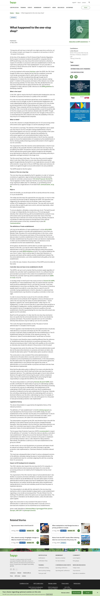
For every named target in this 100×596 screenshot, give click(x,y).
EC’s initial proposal (43, 410)
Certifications (41, 558)
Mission (19, 572)
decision (32, 71)
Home (12, 13)
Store (85, 7)
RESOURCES (61, 7)
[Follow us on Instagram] (16, 569)
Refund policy (77, 583)
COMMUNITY (47, 7)
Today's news (76, 567)
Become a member (60, 558)
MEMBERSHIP (37, 7)
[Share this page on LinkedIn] (71, 76)
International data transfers (80, 69)
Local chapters (76, 558)
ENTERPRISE (69, 7)
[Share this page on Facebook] (76, 76)
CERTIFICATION (14, 7)
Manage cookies (65, 592)
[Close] (97, 592)
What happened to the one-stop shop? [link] (32, 13)
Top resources (76, 570)
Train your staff (42, 573)
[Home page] (13, 555)
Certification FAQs (43, 561)
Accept (87, 592)
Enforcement (75, 65)
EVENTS (30, 7)
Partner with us (27, 572)
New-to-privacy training (44, 570)
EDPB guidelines (47, 86)
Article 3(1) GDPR (49, 281)
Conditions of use (24, 583)
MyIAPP (74, 2)
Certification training (43, 567)
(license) (33, 510)
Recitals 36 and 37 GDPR (41, 382)
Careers (24, 576)
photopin (27, 510)
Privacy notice (65, 583)
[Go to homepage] (13, 2)
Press (11, 576)
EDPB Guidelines (28, 251)
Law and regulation (77, 72)
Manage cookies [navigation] (52, 583)
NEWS (54, 7)
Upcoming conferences (61, 567)
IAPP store (17, 576)
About (79, 2)
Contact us (12, 572)
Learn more (49, 594)
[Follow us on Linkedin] (11, 569)
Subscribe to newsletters (79, 573)
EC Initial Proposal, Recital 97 (43, 179)
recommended (43, 431)
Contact (84, 2)
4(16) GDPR (48, 229)
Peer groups (76, 561)
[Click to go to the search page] (89, 2)
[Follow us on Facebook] (14, 569)
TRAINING (23, 7)
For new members (60, 561)
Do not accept (76, 592)
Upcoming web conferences (63, 570)
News (17, 13)
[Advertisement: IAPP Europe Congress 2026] (80, 112)
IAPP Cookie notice (38, 583)
